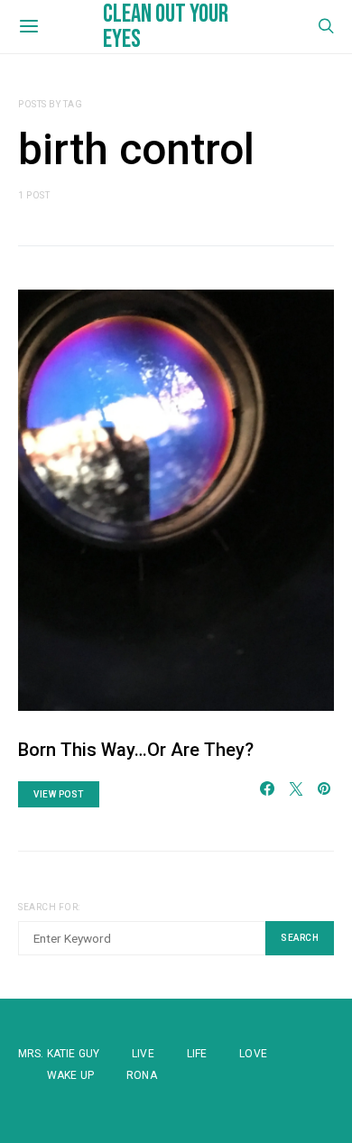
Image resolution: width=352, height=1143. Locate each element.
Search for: (49, 907)
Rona (141, 1075)
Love (253, 1053)
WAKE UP (70, 1075)
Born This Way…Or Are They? (136, 749)
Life (197, 1053)
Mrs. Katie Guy (58, 1053)
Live (143, 1053)
